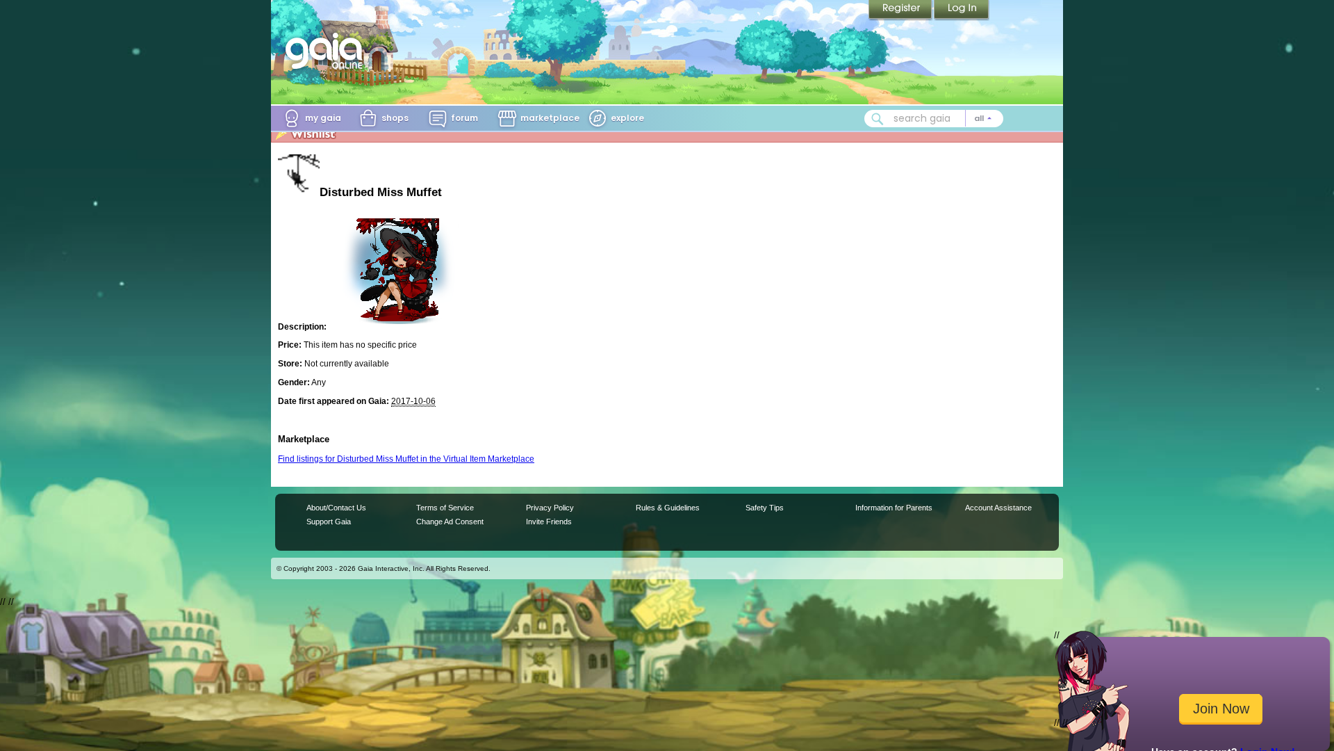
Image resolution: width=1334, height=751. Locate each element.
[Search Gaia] (877, 119)
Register (901, 10)
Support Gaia (328, 521)
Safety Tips (765, 507)
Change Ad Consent (450, 521)
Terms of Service (445, 507)
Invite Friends (549, 521)
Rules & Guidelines (668, 507)
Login (961, 10)
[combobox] (933, 118)
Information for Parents (893, 507)
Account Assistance (998, 507)
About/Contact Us (336, 507)
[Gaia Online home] (327, 51)
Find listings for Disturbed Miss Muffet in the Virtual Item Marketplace (406, 459)
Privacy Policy (550, 507)
